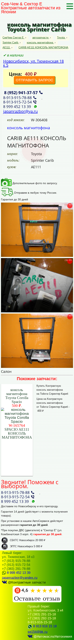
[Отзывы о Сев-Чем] (37, 601)
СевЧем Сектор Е (13, 37)
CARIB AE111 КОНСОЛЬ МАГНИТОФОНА (43, 47)
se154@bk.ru (37, 632)
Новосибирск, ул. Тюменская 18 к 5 (33, 63)
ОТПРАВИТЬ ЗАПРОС (34, 80)
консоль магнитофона (40, 42)
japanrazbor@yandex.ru (19, 578)
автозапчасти (40, 37)
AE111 (6, 47)
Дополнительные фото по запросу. (35, 183)
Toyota (61, 37)
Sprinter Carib (10, 42)
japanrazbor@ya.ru (20, 111)
